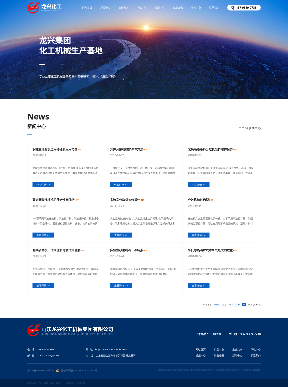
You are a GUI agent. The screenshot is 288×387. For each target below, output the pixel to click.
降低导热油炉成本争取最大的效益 (210, 250)
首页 (224, 304)
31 (230, 304)
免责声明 (81, 383)
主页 (241, 128)
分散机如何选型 (198, 200)
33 (239, 304)
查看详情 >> (43, 184)
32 (234, 304)
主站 (40, 383)
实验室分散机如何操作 (125, 200)
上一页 (216, 304)
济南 (46, 383)
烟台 (52, 383)
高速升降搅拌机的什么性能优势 (53, 200)
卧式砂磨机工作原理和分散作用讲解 (56, 250)
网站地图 (70, 383)
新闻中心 (255, 128)
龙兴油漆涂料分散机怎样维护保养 (210, 149)
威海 (58, 383)
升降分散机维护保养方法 (126, 149)
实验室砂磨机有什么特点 (126, 250)
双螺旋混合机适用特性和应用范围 (55, 149)
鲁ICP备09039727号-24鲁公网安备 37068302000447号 (62, 370)
